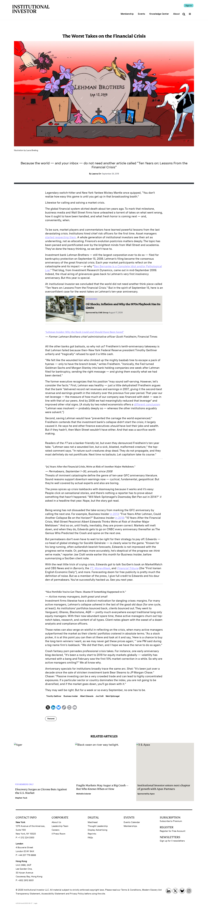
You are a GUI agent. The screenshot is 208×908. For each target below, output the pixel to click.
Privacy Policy (77, 893)
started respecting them (60, 237)
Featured (50, 718)
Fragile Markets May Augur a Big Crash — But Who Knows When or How (102, 787)
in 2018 (119, 517)
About (176, 14)
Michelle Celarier (83, 794)
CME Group (103, 312)
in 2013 (114, 514)
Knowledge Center (159, 14)
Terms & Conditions (131, 890)
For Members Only (24, 784)
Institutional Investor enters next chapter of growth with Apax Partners (163, 787)
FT (91, 568)
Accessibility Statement (53, 893)
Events (141, 14)
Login (35, 903)
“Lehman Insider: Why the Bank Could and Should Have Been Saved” (84, 332)
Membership (127, 14)
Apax (152, 794)
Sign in (189, 5)
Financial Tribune (128, 568)
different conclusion (146, 404)
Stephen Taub (21, 798)
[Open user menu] (190, 13)
